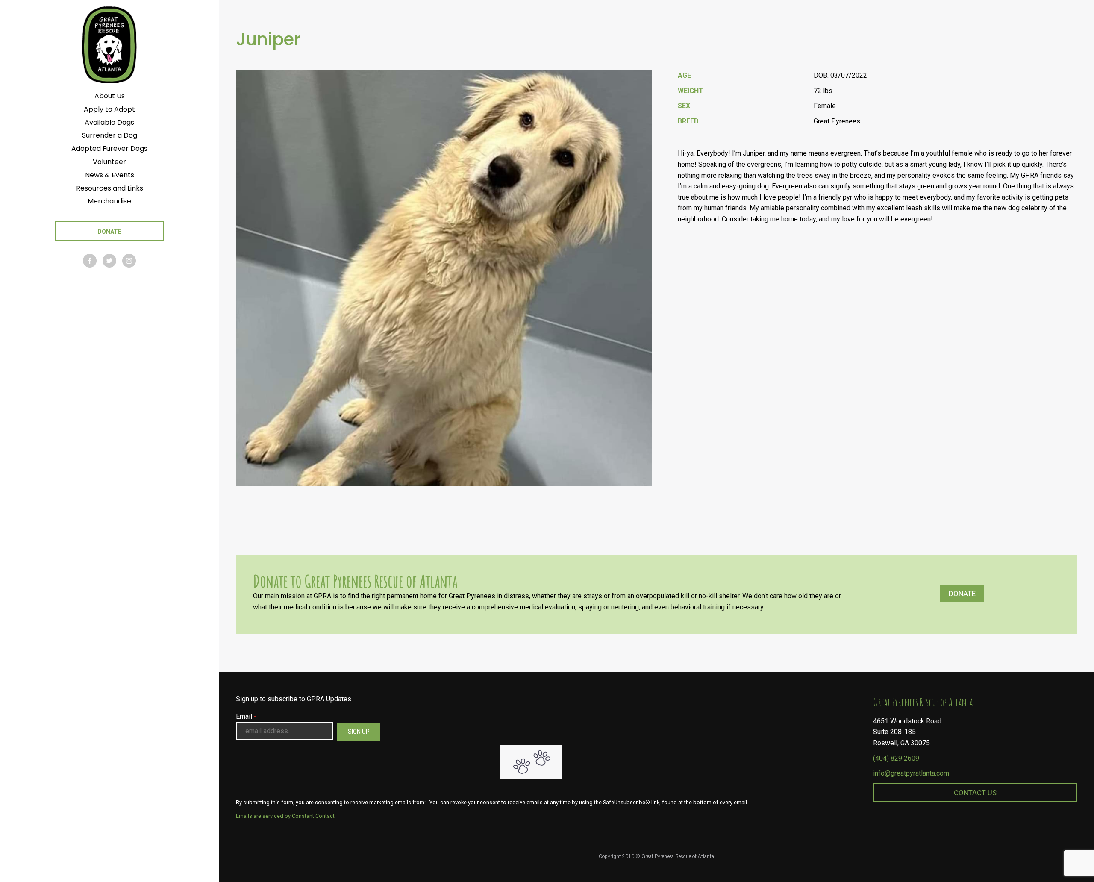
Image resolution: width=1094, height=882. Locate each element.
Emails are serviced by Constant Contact (285, 816)
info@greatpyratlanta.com (911, 773)
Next (643, 499)
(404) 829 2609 (896, 758)
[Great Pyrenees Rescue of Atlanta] (109, 44)
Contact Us (975, 792)
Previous (621, 499)
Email (246, 716)
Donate (962, 593)
